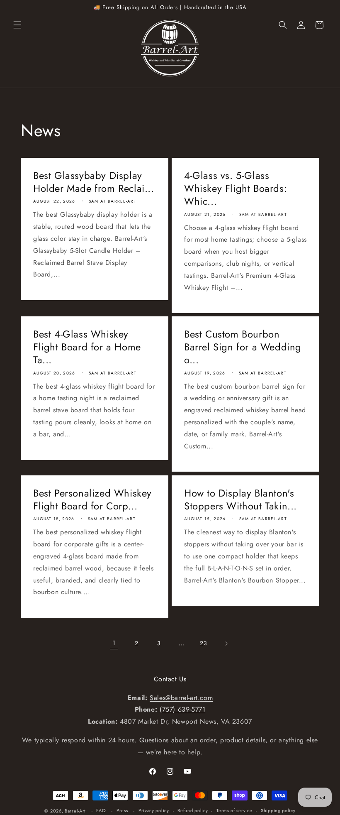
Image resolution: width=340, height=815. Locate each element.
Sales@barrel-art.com (181, 697)
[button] (17, 25)
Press (122, 810)
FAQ (101, 810)
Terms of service (234, 810)
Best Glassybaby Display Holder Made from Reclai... (93, 182)
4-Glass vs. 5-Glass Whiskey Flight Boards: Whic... (235, 188)
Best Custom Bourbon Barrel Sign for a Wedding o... (242, 347)
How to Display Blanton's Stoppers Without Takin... (240, 499)
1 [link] (114, 643)
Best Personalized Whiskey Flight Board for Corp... (92, 499)
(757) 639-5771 (182, 709)
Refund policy (192, 810)
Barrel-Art (75, 811)
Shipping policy (278, 810)
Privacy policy (153, 810)
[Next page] (226, 643)
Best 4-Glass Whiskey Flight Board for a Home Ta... (87, 347)
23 (203, 643)
